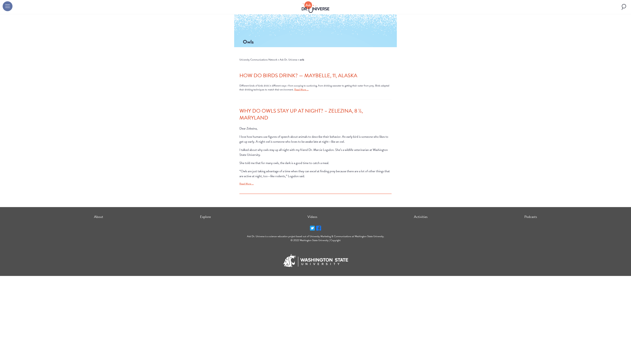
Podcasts (530, 216)
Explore (205, 216)
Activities (421, 216)
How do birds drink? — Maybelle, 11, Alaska (298, 75)
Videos (312, 216)
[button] (7, 6)
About (98, 216)
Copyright (335, 240)
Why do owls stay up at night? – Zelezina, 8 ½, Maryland (301, 114)
